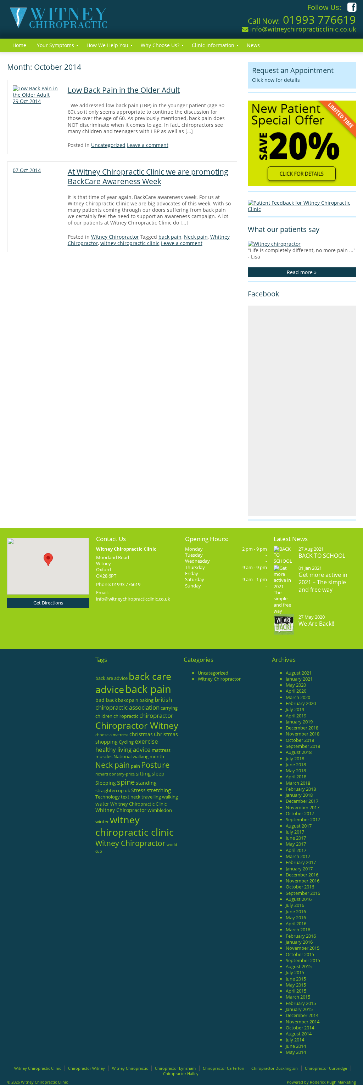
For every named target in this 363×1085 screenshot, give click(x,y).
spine (126, 782)
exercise (146, 741)
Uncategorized (108, 145)
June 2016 (296, 911)
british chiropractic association (133, 703)
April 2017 (296, 850)
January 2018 (299, 795)
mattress (161, 750)
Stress (138, 790)
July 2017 (295, 832)
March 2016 (298, 929)
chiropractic (125, 716)
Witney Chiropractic (130, 1068)
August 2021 (299, 673)
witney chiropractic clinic (130, 243)
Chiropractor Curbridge (326, 1068)
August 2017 (299, 826)
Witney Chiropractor (115, 236)
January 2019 (299, 721)
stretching (159, 790)
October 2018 (300, 740)
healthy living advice (123, 749)
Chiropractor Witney (136, 725)
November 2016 (302, 880)
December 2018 (302, 728)
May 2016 (296, 917)
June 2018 (296, 764)
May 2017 (296, 844)
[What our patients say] (274, 243)
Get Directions (48, 603)
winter (102, 821)
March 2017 (298, 856)
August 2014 (299, 1033)
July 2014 (295, 1039)
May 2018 (296, 770)
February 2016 (301, 936)
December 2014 (302, 1015)
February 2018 (301, 789)
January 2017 (299, 868)
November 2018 (302, 734)
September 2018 (303, 746)
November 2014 (302, 1021)
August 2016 (299, 899)
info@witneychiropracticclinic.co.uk (303, 29)
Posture (155, 764)
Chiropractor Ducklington (274, 1068)
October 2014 (300, 1027)
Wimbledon (159, 810)
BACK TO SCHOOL (321, 555)
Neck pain (196, 236)
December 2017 (302, 801)
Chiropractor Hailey (181, 1073)
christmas (141, 734)
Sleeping (105, 782)
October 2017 (300, 813)
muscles (103, 756)
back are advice (111, 678)
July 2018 (295, 758)
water (102, 803)
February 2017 (301, 862)
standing (146, 782)
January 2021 (299, 679)
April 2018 (296, 776)
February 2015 (301, 1003)
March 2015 (298, 997)
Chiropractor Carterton (223, 1068)
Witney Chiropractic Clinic (37, 1068)
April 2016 (296, 923)
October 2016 (300, 887)
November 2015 (302, 948)
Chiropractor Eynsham (175, 1068)
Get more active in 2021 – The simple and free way (322, 582)
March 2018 (298, 783)
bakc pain (128, 700)
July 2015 (295, 972)
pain (135, 766)
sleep (158, 773)
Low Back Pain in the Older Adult (124, 90)
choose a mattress (111, 734)
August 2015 (299, 966)
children (103, 716)
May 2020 (296, 685)
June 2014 (296, 1046)
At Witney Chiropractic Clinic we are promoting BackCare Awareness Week (148, 176)
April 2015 (296, 991)
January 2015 (299, 1009)
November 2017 (302, 807)
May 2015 (296, 985)
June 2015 (296, 979)
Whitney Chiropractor (120, 810)
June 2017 (296, 838)
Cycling (126, 742)
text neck (130, 797)
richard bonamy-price (115, 774)
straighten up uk (112, 790)
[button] (48, 559)
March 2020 (298, 697)
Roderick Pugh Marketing (333, 1082)
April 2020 (296, 691)
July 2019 (295, 709)
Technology (107, 797)
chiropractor (156, 715)
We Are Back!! (316, 623)
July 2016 (295, 905)
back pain (170, 236)
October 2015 (300, 954)
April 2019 (296, 715)
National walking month (138, 756)
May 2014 (296, 1052)
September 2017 (303, 819)
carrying (169, 708)
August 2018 (299, 752)
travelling (151, 797)
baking (146, 700)
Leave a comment (147, 145)
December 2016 (302, 874)
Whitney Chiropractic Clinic (138, 804)
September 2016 (303, 893)
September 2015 (303, 960)
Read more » (302, 272)
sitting (143, 773)
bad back (106, 700)
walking (170, 797)
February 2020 (301, 703)
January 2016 (299, 942)
